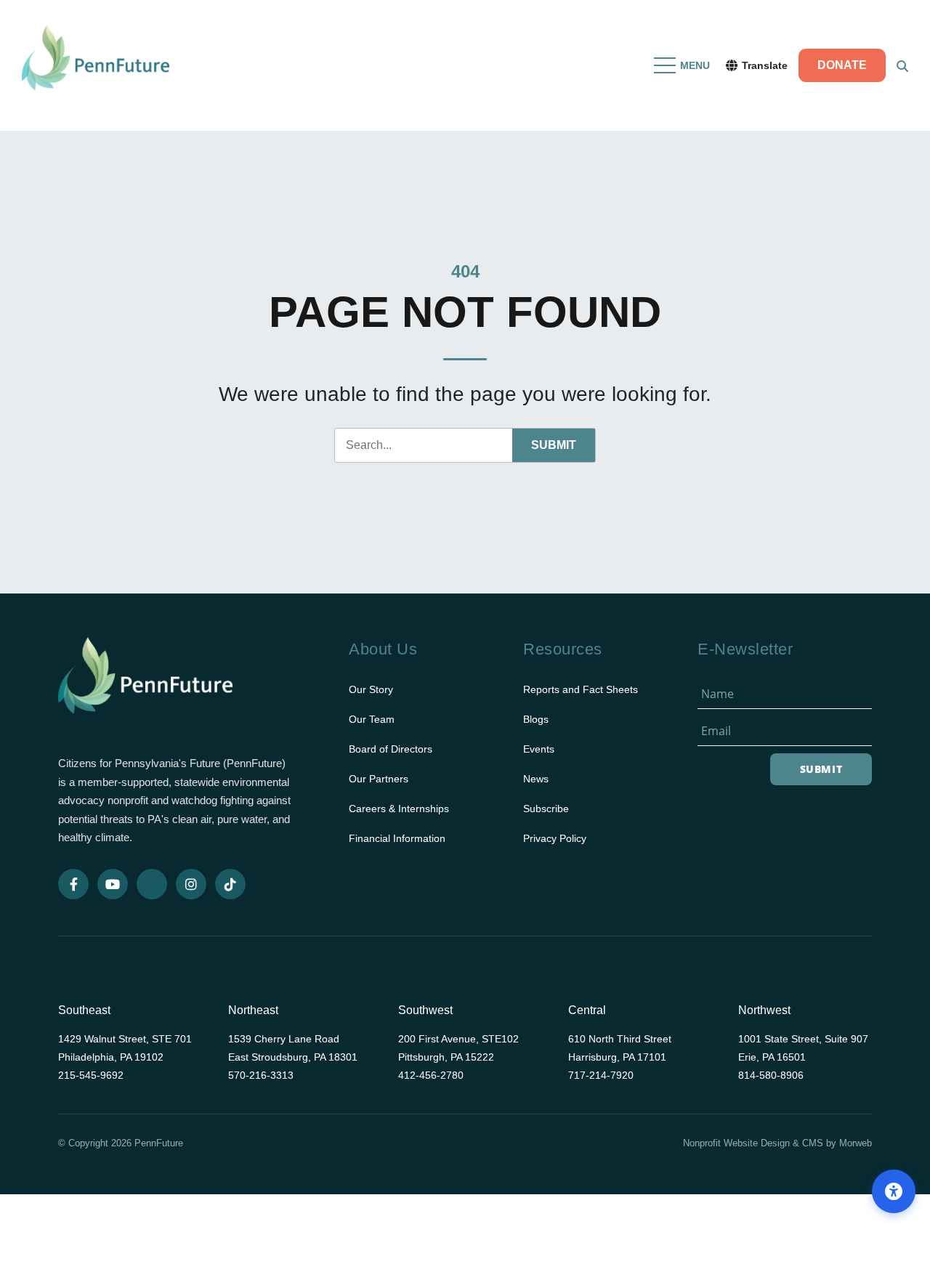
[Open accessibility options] (893, 1191)
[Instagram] (191, 884)
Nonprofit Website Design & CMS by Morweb (777, 1143)
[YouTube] (112, 884)
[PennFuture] (95, 65)
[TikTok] (230, 884)
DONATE (842, 65)
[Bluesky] (152, 884)
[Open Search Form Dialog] (902, 65)
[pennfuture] (145, 684)
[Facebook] (73, 884)
